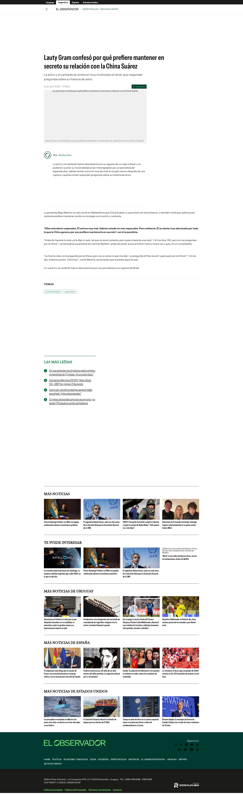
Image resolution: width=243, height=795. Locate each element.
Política (57, 759)
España (75, 2)
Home (47, 759)
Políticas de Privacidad (75, 789)
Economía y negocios (76, 759)
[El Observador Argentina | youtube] (192, 744)
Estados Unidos (90, 2)
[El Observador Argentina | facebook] (181, 744)
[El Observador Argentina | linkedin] (179, 749)
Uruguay (50, 2)
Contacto (117, 789)
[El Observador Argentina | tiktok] (197, 744)
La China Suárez (52, 291)
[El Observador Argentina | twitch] (197, 749)
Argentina (63, 2)
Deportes (133, 759)
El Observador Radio (153, 759)
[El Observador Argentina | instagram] (186, 744)
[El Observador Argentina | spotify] (185, 749)
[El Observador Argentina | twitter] (176, 744)
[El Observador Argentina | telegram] (191, 749)
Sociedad (103, 759)
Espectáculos (90, 9)
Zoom (93, 759)
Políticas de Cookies (53, 789)
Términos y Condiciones (99, 789)
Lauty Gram (69, 291)
